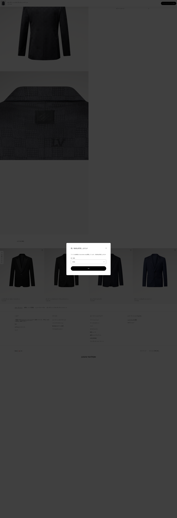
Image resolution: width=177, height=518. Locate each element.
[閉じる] (106, 248)
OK (88, 268)
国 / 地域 (73, 258)
